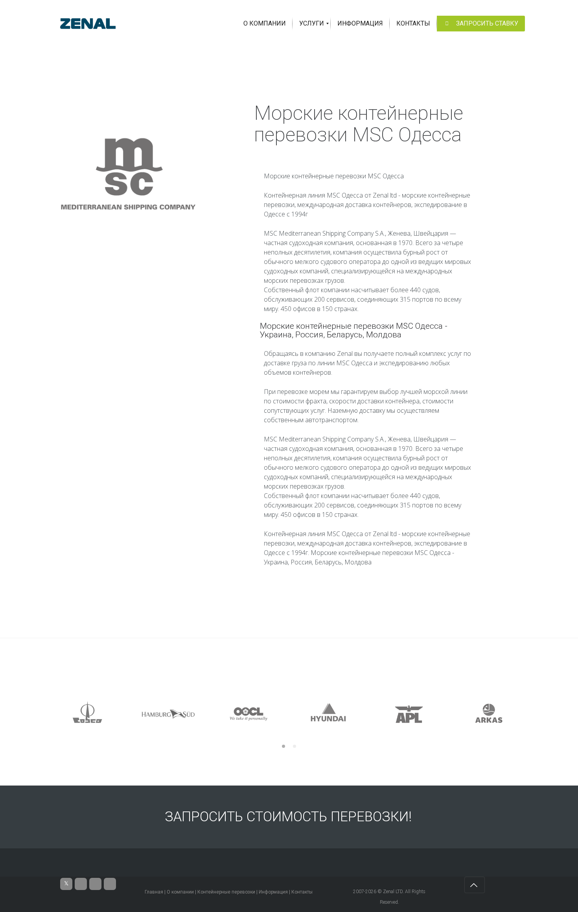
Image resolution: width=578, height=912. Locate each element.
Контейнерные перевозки (226, 892)
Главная (154, 892)
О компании (180, 892)
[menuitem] (265, 23)
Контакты (302, 892)
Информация (273, 892)
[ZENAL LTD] (88, 23)
